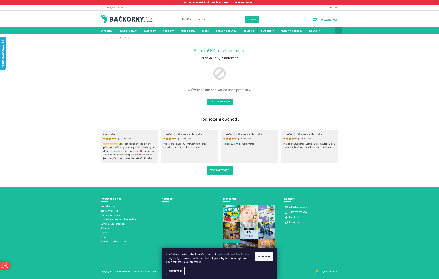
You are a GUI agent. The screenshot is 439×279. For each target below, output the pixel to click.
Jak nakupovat (108, 206)
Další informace (191, 262)
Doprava (105, 232)
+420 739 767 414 (298, 212)
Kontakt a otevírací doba (113, 241)
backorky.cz (295, 222)
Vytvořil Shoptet (330, 271)
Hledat (252, 19)
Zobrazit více (219, 170)
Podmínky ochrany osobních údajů (118, 219)
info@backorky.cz (298, 207)
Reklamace (106, 228)
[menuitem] (106, 31)
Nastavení (175, 271)
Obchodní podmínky (111, 215)
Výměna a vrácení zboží (113, 224)
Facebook (294, 217)
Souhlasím (264, 256)
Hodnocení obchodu (219, 118)
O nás (104, 237)
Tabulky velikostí (109, 211)
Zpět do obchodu (219, 101)
